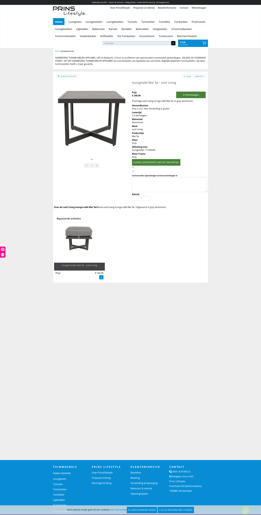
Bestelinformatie (167, 7)
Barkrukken (142, 29)
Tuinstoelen (148, 21)
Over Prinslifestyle (120, 7)
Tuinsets (132, 21)
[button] (86, 165)
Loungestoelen (94, 21)
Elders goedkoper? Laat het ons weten (156, 162)
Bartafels (127, 29)
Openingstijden (139, 493)
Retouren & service (141, 488)
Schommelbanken (181, 29)
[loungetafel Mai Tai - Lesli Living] (91, 118)
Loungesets (75, 21)
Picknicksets (199, 21)
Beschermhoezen (187, 36)
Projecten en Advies (144, 7)
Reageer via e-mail (182, 476)
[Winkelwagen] (204, 43)
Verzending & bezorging (144, 483)
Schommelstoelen (65, 36)
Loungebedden (63, 29)
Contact (184, 7)
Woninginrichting (101, 483)
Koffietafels (106, 36)
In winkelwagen (191, 94)
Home (58, 21)
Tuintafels (164, 21)
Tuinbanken (181, 21)
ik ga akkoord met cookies (176, 509)
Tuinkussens (166, 36)
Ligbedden (82, 29)
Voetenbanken (88, 36)
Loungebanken (115, 21)
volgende (198, 76)
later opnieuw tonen (142, 509)
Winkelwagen (199, 7)
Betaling (135, 477)
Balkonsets (98, 29)
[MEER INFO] (101, 277)
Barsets (113, 29)
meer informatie (117, 509)
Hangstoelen (160, 29)
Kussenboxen (147, 36)
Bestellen (135, 472)
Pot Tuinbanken (126, 36)
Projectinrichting (101, 477)
